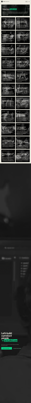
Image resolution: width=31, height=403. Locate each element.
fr (26, 1)
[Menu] (29, 1)
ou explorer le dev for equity (17, 348)
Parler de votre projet (6, 348)
